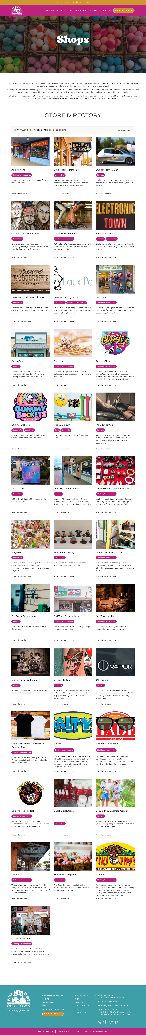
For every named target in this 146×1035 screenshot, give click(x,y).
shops (45, 999)
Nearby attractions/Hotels (57, 1009)
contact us (105, 10)
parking (78, 1002)
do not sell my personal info (92, 1031)
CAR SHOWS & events (52, 995)
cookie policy (65, 1031)
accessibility (81, 1006)
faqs (77, 999)
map (96, 10)
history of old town (85, 995)
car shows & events (54, 10)
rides (45, 1006)
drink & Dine (48, 1002)
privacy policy (45, 1031)
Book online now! (124, 10)
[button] (74, 10)
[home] (17, 10)
